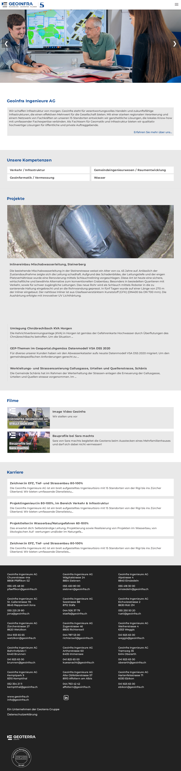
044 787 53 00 (71, 634)
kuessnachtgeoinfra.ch (78, 662)
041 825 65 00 (126, 634)
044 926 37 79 (71, 610)
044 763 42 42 (71, 683)
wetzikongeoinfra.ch (21, 638)
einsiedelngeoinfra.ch (133, 589)
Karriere (15, 472)
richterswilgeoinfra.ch (78, 638)
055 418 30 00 (126, 586)
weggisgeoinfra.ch (131, 638)
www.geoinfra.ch (18, 696)
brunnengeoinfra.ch (21, 662)
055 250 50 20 (126, 610)
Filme (13, 400)
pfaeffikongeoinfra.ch (22, 589)
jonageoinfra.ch (18, 613)
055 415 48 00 (15, 586)
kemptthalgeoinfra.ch (22, 687)
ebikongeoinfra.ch (131, 687)
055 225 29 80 (15, 610)
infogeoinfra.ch (18, 699)
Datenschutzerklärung (22, 714)
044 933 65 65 (16, 634)
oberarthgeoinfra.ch (132, 662)
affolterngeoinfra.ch (76, 687)
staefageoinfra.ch (75, 613)
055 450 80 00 (71, 586)
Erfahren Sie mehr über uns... (153, 132)
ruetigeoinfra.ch (129, 613)
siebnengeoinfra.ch (76, 589)
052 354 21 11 (14, 683)
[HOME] (23, 6)
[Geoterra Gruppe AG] (21, 739)
